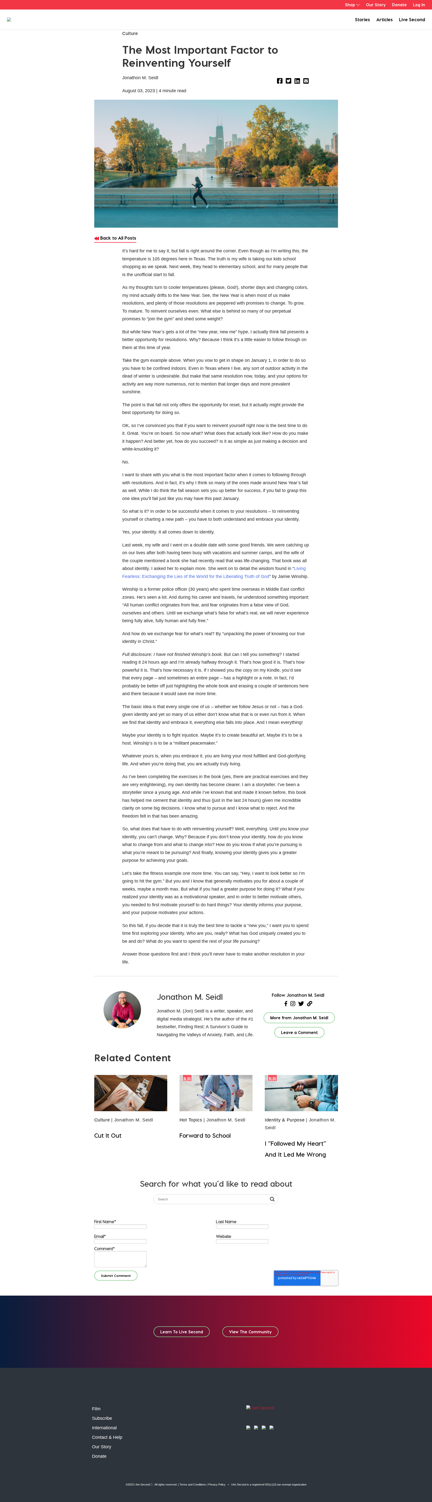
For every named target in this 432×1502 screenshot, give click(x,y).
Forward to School (205, 1135)
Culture (130, 33)
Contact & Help (107, 1437)
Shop (350, 4)
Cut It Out (108, 1135)
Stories (362, 19)
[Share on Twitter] (288, 81)
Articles (384, 19)
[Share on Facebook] (280, 81)
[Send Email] (306, 81)
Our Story (376, 4)
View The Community (250, 1331)
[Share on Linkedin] (297, 81)
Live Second (412, 19)
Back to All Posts (117, 237)
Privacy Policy (217, 1484)
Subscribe (102, 1418)
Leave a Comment (299, 1032)
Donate (399, 4)
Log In (419, 4)
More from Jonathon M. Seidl (299, 1017)
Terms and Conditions (193, 1484)
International (104, 1427)
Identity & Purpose (285, 1119)
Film (96, 1408)
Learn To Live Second (181, 1331)
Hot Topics (191, 1119)
